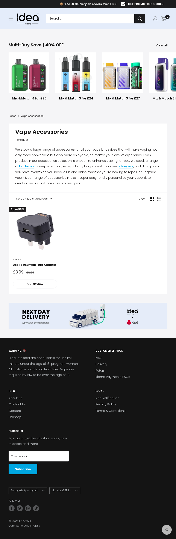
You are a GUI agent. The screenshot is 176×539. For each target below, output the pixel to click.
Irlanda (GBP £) (61, 490)
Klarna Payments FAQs (113, 377)
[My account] (155, 18)
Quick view (35, 284)
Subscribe (23, 469)
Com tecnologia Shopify (24, 525)
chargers (126, 166)
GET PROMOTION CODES (146, 4)
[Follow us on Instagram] (28, 508)
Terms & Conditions (111, 411)
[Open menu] (11, 18)
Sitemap (15, 417)
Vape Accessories (32, 116)
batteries (26, 166)
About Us (15, 398)
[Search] (139, 18)
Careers (15, 411)
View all (162, 45)
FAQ (99, 358)
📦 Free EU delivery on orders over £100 (88, 4)
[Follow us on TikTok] (36, 508)
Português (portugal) (24, 490)
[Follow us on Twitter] (20, 508)
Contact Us (17, 404)
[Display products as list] (159, 199)
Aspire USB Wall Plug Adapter (34, 265)
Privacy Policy (106, 404)
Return (100, 370)
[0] (164, 18)
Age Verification (107, 398)
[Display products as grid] (152, 199)
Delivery (101, 364)
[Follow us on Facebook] (12, 508)
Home (12, 116)
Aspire (17, 259)
